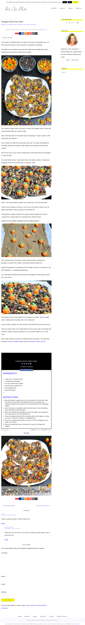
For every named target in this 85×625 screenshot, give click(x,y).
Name (3, 576)
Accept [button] (64, 2)
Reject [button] (70, 2)
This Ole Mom (15, 9)
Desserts (3, 24)
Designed (48, 620)
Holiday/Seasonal (18, 24)
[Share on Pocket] (31, 33)
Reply (3, 523)
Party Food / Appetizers (29, 24)
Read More (75, 2)
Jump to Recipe (7, 37)
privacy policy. (44, 29)
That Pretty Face (55, 620)
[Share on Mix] (25, 33)
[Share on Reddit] (28, 33)
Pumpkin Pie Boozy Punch (37, 341)
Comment (4, 553)
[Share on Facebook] (22, 33)
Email (3, 584)
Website (3, 592)
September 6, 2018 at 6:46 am (12, 528)
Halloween (10, 24)
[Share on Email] (33, 33)
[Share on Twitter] (20, 33)
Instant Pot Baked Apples (16, 341)
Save (17, 33)
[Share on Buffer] (36, 33)
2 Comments (16, 18)
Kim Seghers (8, 527)
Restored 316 (42, 620)
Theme (36, 620)
